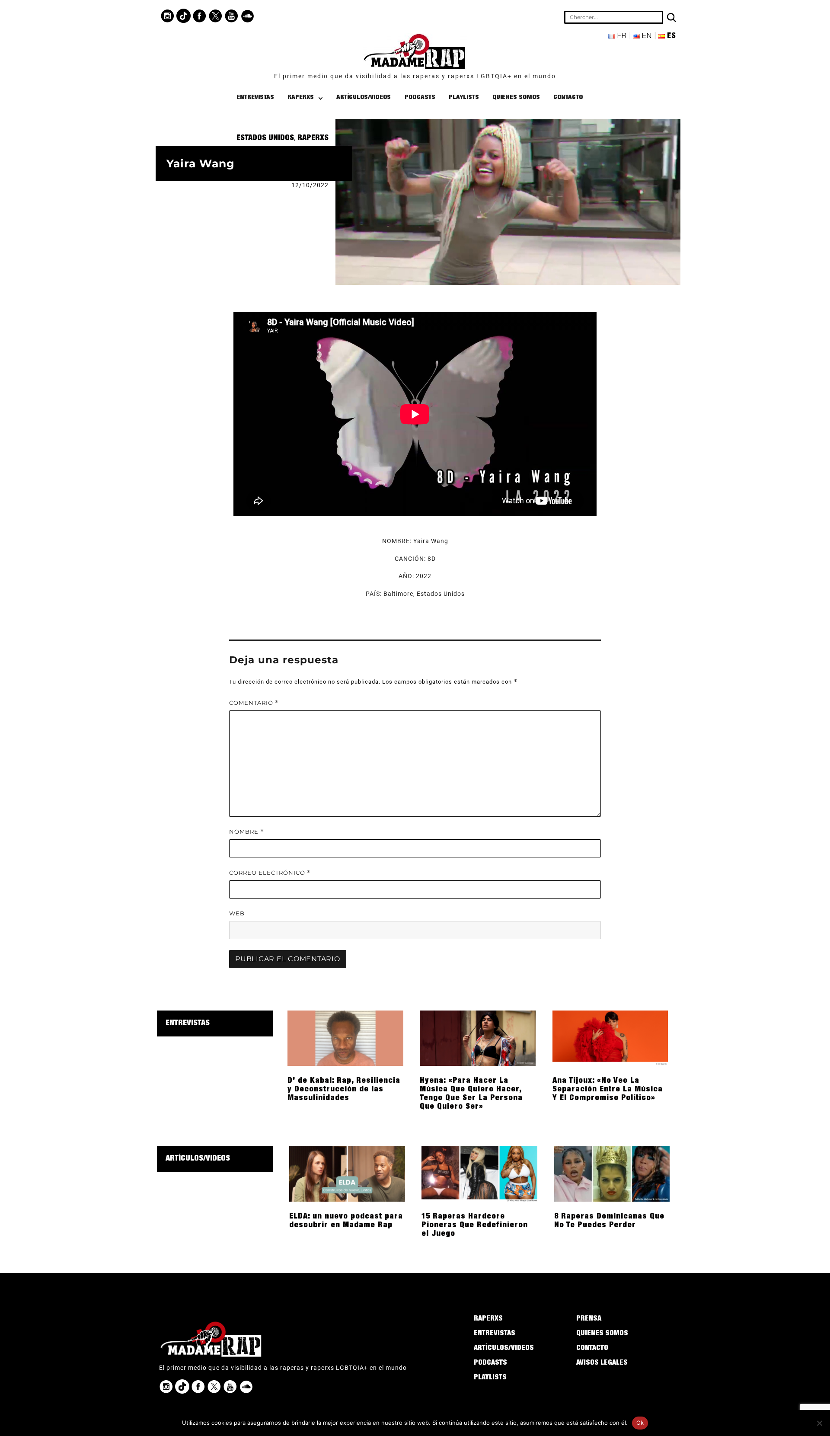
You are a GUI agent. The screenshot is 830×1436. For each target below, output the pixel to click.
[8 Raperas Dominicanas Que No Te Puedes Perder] (612, 1173)
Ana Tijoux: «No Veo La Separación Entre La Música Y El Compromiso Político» (607, 1089)
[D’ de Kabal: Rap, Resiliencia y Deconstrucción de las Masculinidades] (345, 1037)
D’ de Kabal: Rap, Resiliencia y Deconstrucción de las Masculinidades (343, 1089)
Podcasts (420, 97)
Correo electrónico (270, 872)
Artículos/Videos (363, 97)
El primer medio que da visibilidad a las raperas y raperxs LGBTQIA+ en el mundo (415, 76)
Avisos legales (602, 1363)
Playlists (464, 97)
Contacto (568, 97)
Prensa (588, 1319)
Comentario (254, 703)
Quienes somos (516, 97)
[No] (819, 1423)
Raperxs (300, 97)
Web (237, 913)
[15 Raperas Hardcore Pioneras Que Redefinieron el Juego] (479, 1173)
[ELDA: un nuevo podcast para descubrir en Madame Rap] (347, 1173)
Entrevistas (255, 97)
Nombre (246, 831)
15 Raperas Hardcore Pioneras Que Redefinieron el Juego (474, 1225)
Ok (640, 1422)
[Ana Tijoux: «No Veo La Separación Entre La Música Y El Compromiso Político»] (610, 1037)
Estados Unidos (265, 138)
